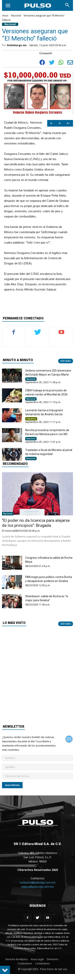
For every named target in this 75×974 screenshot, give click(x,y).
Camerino (31, 418)
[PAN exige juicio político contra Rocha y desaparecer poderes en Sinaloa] (12, 582)
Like (13, 329)
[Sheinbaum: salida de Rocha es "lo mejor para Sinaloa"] (12, 601)
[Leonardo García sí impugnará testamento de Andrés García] (12, 415)
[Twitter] (38, 918)
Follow (37, 329)
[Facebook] (28, 918)
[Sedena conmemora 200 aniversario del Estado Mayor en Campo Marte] (12, 376)
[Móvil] (7, 5)
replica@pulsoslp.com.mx (37, 887)
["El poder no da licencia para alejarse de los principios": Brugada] (37, 493)
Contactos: (38, 878)
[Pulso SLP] (37, 829)
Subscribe (61, 329)
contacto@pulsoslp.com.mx (37, 882)
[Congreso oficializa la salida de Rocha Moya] (12, 563)
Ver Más (65, 361)
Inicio (5, 15)
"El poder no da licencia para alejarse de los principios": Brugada (36, 523)
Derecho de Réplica (16, 959)
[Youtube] (48, 918)
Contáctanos (25, 963)
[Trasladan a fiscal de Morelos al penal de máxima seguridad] (12, 455)
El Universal (8, 530)
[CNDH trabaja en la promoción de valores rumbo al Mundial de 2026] (12, 395)
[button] (67, 5)
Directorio (52, 959)
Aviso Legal (37, 959)
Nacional (16, 15)
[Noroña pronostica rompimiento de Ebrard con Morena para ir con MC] (12, 435)
